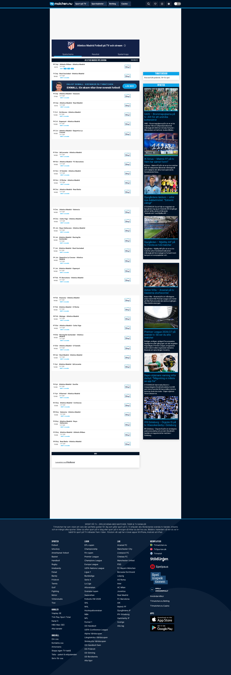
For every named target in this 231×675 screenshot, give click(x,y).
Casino (124, 4)
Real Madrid (122, 595)
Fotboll (55, 545)
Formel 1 (88, 622)
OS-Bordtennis (91, 656)
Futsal (54, 572)
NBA (86, 614)
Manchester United (126, 560)
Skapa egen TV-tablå (61, 650)
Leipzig (120, 576)
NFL (86, 618)
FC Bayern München (126, 568)
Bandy (54, 576)
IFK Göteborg (123, 614)
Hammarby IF (123, 618)
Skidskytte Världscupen (95, 641)
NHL (86, 606)
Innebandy (56, 568)
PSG (119, 564)
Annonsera (56, 647)
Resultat (95, 54)
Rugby (54, 564)
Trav (54, 603)
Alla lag (120, 626)
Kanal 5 (55, 621)
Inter (119, 583)
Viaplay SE (56, 613)
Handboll (56, 560)
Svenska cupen (91, 591)
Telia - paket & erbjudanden (64, 654)
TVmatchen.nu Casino (159, 606)
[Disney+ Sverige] (128, 67)
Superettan (89, 595)
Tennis (54, 583)
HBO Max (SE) (58, 625)
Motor (54, 595)
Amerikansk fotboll (60, 553)
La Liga (87, 583)
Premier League (91, 556)
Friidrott (55, 579)
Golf (53, 587)
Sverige (120, 622)
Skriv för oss (57, 658)
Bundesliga (89, 576)
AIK (118, 603)
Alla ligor (88, 660)
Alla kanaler (57, 628)
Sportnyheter (98, 4)
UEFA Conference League (96, 629)
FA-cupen (88, 553)
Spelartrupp (123, 54)
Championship (90, 549)
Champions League (93, 560)
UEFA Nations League (94, 568)
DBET (61, 68)
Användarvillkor (157, 596)
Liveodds (66, 77)
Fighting (55, 591)
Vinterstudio (57, 599)
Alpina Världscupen (93, 633)
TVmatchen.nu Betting (160, 601)
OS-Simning (89, 653)
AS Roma (121, 579)
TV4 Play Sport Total (61, 617)
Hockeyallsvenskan (93, 610)
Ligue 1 (87, 572)
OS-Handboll (90, 626)
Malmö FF (121, 606)
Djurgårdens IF (124, 610)
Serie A (87, 579)
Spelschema (67, 54)
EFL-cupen (89, 545)
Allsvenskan (89, 587)
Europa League (91, 564)
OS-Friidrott (89, 649)
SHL (86, 603)
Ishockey (56, 549)
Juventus (121, 591)
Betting (112, 4)
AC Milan (121, 587)
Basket (55, 556)
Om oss (55, 639)
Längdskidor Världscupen (96, 637)
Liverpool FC (123, 553)
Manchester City (124, 549)
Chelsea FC (122, 556)
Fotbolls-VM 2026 (92, 599)
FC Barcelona (123, 599)
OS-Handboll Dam (92, 645)
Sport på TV (80, 4)
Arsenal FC (122, 545)
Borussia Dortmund (126, 572)
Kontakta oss (57, 643)
